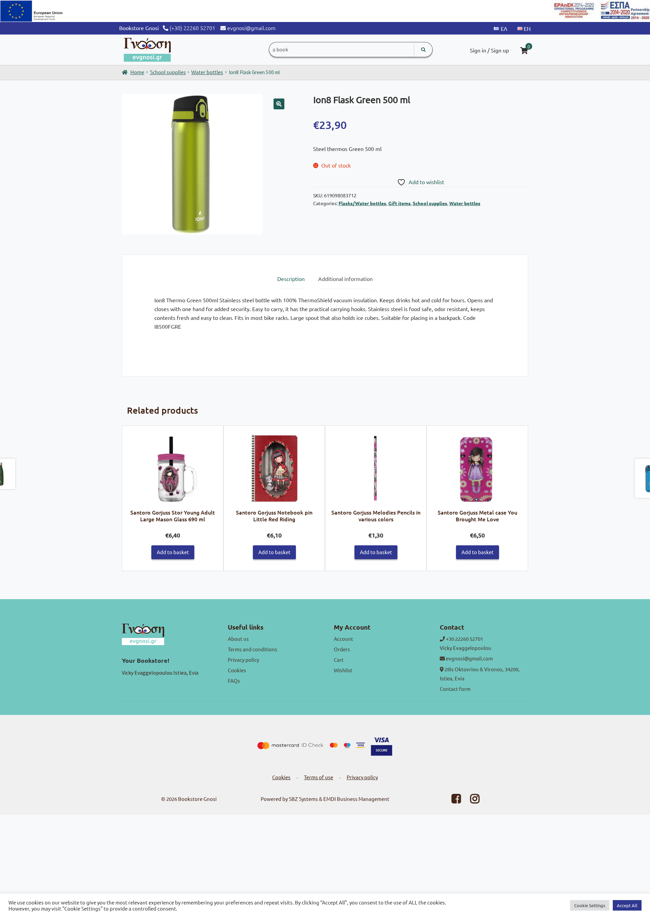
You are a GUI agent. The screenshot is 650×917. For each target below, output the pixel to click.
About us (238, 638)
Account (343, 638)
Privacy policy (243, 659)
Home (137, 72)
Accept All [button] (627, 905)
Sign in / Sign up (489, 50)
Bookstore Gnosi (197, 798)
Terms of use (318, 777)
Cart (339, 659)
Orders (342, 649)
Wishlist (343, 670)
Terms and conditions (252, 649)
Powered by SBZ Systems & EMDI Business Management (325, 798)
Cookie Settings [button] (589, 905)
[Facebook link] (452, 800)
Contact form (455, 688)
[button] (279, 104)
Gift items (399, 203)
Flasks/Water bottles (362, 203)
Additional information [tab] (345, 278)
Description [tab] (291, 278)
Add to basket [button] (173, 552)
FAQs (234, 680)
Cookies (237, 670)
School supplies (168, 72)
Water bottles (207, 72)
